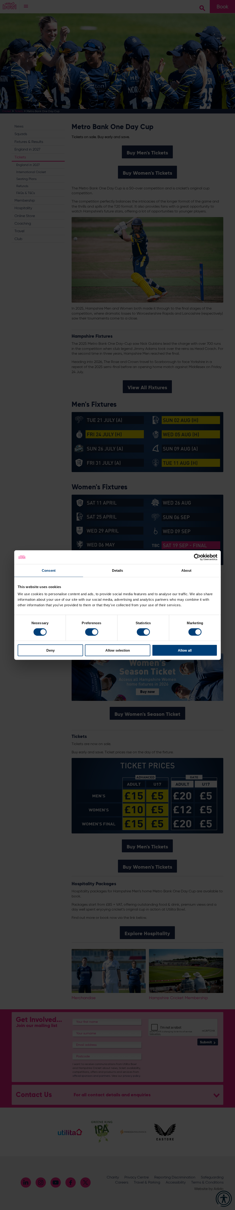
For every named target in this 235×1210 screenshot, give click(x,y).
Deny (50, 650)
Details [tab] (117, 570)
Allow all (185, 650)
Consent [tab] (49, 570)
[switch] (91, 631)
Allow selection (117, 650)
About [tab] (186, 570)
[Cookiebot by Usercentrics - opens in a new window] (197, 557)
